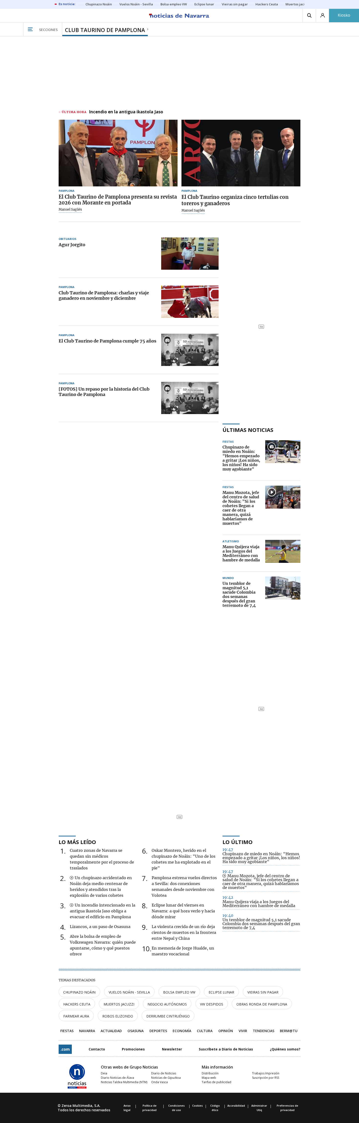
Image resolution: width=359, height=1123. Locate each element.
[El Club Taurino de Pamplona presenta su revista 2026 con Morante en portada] (118, 153)
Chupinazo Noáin (79, 992)
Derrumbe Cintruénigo (168, 1016)
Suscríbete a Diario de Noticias (226, 1049)
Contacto (97, 1049)
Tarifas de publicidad (216, 1082)
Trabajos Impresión (265, 1073)
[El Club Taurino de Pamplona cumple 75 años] (190, 350)
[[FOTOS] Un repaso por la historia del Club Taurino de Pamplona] (190, 398)
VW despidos (211, 1004)
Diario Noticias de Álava (117, 1078)
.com (65, 1049)
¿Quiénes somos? (285, 1049)
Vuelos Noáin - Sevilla (129, 992)
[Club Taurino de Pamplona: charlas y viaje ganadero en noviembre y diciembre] (190, 302)
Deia (104, 1073)
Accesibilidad (236, 1105)
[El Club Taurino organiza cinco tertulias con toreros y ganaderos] (240, 153)
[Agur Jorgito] (190, 253)
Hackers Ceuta (76, 1004)
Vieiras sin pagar (262, 992)
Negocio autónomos (167, 1004)
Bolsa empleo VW (179, 992)
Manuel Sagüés (70, 210)
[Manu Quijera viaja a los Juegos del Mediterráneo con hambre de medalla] (282, 553)
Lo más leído (77, 841)
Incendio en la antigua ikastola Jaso (126, 112)
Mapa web (209, 1078)
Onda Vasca (159, 1082)
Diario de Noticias (163, 1073)
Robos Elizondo (117, 1016)
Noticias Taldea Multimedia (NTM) (124, 1082)
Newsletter (172, 1049)
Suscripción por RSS (265, 1078)
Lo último (237, 841)
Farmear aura (76, 1016)
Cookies (197, 1105)
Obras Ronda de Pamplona (261, 1004)
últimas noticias (247, 429)
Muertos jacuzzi (119, 1004)
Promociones (133, 1049)
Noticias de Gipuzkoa (166, 1078)
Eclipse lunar (221, 992)
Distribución (210, 1073)
